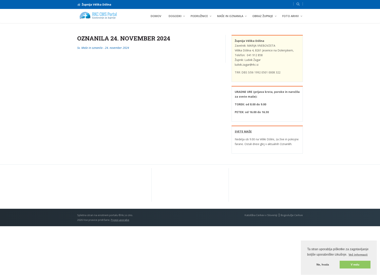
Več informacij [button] (358, 254)
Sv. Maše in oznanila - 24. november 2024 (103, 48)
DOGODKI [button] (175, 16)
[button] (298, 4)
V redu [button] (355, 264)
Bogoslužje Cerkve (292, 215)
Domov (156, 16)
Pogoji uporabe (120, 220)
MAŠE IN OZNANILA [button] (230, 16)
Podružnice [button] (199, 16)
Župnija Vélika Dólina (96, 4)
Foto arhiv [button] (290, 16)
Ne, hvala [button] (322, 264)
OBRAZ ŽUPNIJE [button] (262, 16)
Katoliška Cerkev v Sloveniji (261, 215)
